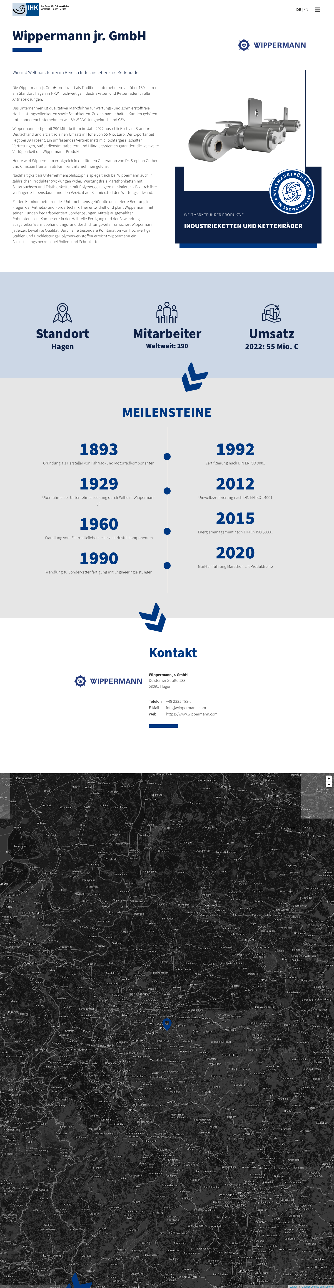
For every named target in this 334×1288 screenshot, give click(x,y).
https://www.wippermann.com (183, 714)
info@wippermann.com (177, 708)
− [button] (329, 784)
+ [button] (329, 778)
